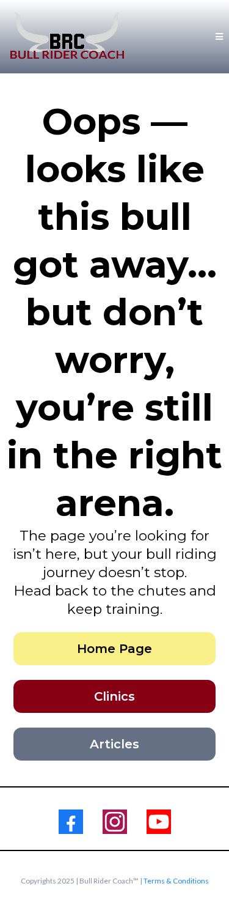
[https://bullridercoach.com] (67, 36)
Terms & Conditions (176, 880)
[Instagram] (115, 822)
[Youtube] (159, 822)
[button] (217, 36)
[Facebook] (71, 822)
